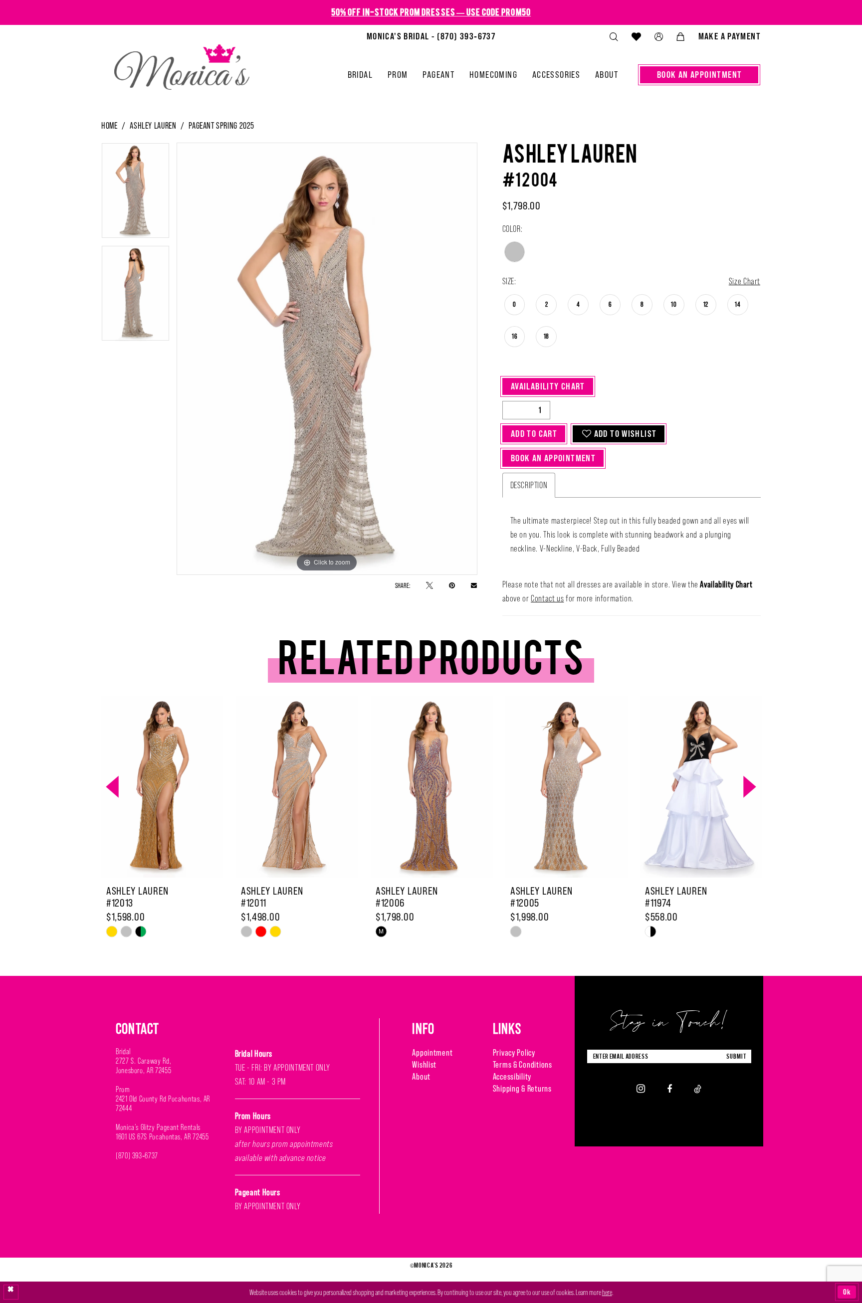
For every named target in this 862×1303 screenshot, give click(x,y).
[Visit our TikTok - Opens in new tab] (697, 1088)
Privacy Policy (514, 1052)
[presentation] (162, 787)
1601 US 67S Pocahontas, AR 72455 (162, 1136)
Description (529, 485)
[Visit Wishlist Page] (636, 36)
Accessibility (512, 1076)
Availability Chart (548, 386)
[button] (658, 36)
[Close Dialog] (11, 1292)
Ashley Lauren (153, 125)
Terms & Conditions (522, 1064)
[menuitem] (431, 36)
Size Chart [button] (744, 281)
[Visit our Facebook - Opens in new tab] (669, 1088)
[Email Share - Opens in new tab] (473, 585)
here (607, 1292)
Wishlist (424, 1064)
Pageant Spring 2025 (221, 125)
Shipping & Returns (522, 1088)
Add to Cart (534, 433)
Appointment (432, 1052)
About (421, 1076)
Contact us (547, 598)
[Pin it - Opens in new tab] (451, 585)
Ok (847, 1292)
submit (736, 1056)
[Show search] (614, 36)
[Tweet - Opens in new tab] (429, 585)
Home (109, 125)
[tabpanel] (135, 194)
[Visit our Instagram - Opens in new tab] (641, 1088)
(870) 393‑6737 (137, 1155)
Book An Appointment (553, 458)
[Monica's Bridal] (181, 63)
